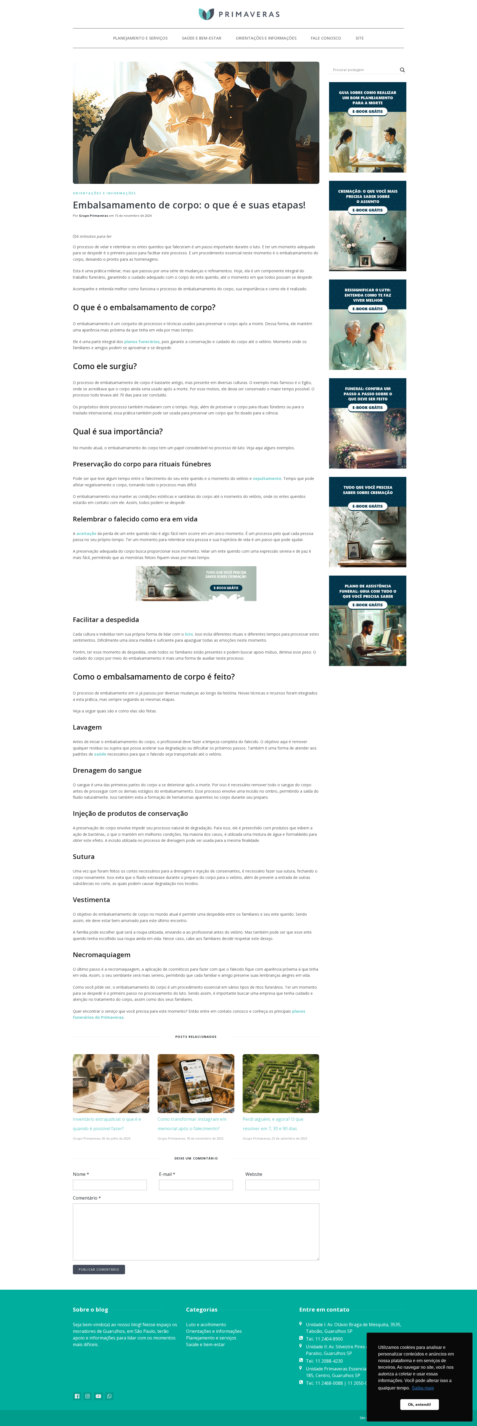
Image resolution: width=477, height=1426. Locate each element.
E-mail (167, 1174)
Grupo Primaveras (93, 215)
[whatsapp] (109, 1396)
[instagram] (87, 1396)
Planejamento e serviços (140, 38)
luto (188, 634)
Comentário (87, 1198)
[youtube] (98, 1396)
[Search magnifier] (402, 70)
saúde (100, 754)
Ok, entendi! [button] (419, 1404)
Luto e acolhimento (206, 1324)
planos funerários (142, 341)
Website (253, 1174)
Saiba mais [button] (423, 1388)
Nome (81, 1174)
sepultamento (266, 478)
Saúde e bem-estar (201, 38)
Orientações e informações (266, 38)
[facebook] (77, 1396)
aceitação (85, 533)
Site (360, 38)
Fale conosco (326, 38)
